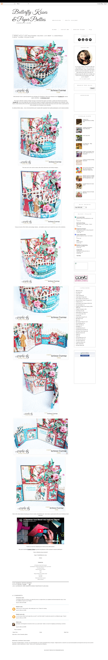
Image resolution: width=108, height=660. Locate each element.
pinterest (29, 583)
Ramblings (78, 326)
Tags (77, 335)
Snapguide (56, 20)
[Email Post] (29, 584)
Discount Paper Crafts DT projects (83, 300)
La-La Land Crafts (81, 217)
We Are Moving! (80, 241)
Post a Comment (17, 629)
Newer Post (15, 632)
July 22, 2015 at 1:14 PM (21, 617)
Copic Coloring (79, 295)
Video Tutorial (79, 343)
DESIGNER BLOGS (60, 650)
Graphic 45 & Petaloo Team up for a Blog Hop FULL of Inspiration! (88, 152)
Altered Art (19, 585)
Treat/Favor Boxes (80, 342)
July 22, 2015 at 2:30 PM (21, 626)
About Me (65, 29)
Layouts (77, 315)
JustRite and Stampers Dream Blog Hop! (87, 128)
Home (54, 29)
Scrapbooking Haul (80, 327)
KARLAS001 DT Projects (81, 312)
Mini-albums (78, 318)
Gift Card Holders (79, 304)
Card (24, 585)
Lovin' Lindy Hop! (86, 135)
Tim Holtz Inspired (79, 340)
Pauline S (18, 606)
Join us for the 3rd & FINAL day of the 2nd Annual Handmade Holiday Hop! (88, 168)
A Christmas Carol (44, 98)
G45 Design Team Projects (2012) (83, 303)
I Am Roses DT (79, 310)
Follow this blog (85, 355)
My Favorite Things (81, 223)
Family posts (78, 301)
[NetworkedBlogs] (85, 352)
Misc (77, 320)
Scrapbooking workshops (81, 329)
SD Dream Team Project (81, 331)
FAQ (90, 29)
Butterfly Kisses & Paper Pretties (29, 16)
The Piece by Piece (80, 339)
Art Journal (78, 292)
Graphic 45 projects (80, 309)
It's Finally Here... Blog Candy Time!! (87, 144)
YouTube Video (79, 345)
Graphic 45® (79, 249)
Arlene (17, 622)
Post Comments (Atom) (23, 634)
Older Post (66, 632)
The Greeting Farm (80, 337)
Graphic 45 (61, 96)
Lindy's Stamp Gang (81, 234)
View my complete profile (85, 78)
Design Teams (79, 29)
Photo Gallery (71, 20)
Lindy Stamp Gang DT (80, 317)
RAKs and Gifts (79, 324)
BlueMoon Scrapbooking (82, 245)
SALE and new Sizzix (81, 246)
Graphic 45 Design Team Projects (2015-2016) (37, 585)
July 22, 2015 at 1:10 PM (21, 610)
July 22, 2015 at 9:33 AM (21, 602)
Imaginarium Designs (81, 228)
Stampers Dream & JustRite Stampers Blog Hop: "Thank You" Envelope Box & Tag (88, 176)
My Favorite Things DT (80, 321)
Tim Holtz (79, 255)
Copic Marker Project (80, 297)
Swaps (77, 334)
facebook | (19, 583)
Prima (78, 240)
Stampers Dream (79, 332)
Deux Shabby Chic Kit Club (81, 298)
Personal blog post (80, 323)
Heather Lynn (19, 614)
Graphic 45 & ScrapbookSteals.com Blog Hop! (88, 120)
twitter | (24, 583)
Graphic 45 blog (31, 549)
